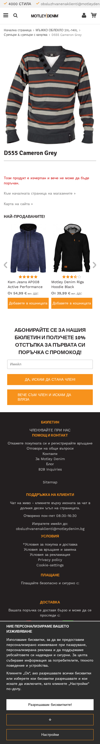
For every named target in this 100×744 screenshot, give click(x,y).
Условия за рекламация (50, 554)
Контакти (50, 454)
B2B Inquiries (50, 469)
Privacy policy (50, 560)
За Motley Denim (50, 459)
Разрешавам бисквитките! (50, 705)
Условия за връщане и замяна (50, 549)
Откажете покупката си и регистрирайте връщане (50, 443)
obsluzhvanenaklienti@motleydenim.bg (50, 529)
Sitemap (50, 482)
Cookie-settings (50, 565)
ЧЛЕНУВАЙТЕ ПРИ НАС (50, 430)
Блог (50, 464)
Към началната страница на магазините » (40, 193)
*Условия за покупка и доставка (50, 544)
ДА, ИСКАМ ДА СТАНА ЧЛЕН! (50, 379)
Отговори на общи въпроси (50, 448)
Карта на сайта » (18, 204)
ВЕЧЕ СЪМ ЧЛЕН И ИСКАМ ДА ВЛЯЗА (44, 397)
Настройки (50, 734)
